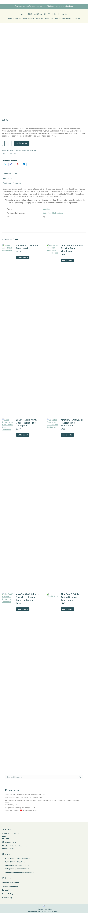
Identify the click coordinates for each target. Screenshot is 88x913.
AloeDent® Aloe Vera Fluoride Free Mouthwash (72, 248)
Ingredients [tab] (7, 178)
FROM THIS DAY (54, 911)
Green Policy (7, 897)
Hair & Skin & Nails (11, 153)
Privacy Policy (7, 890)
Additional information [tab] (12, 183)
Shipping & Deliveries (10, 882)
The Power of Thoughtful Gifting (16, 797)
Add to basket (21, 143)
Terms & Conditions (10, 886)
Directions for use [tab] (10, 173)
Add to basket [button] (23, 258)
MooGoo (46, 209)
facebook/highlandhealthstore (17, 865)
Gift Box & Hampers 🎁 (13, 810)
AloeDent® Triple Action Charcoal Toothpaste (70, 597)
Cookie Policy (7, 894)
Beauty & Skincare (15, 150)
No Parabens (57, 213)
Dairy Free (47, 213)
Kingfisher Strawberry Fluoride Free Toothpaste (72, 423)
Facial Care (25, 150)
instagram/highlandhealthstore (17, 869)
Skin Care (33, 150)
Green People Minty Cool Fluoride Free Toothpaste (26, 423)
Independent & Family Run (15, 807)
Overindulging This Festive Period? (18, 794)
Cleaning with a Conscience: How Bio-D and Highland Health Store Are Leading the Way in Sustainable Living (42, 801)
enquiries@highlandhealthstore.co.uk (19, 872)
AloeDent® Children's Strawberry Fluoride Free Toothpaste (27, 597)
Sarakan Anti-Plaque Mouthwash (27, 247)
